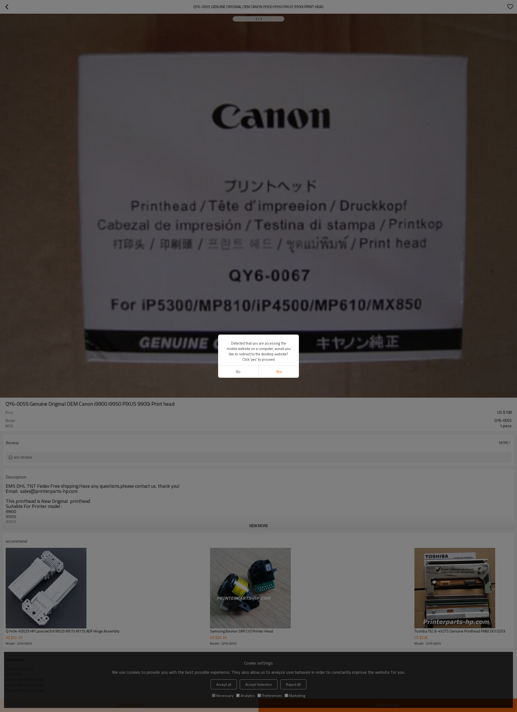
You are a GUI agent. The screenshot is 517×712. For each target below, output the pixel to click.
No (238, 372)
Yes (279, 372)
